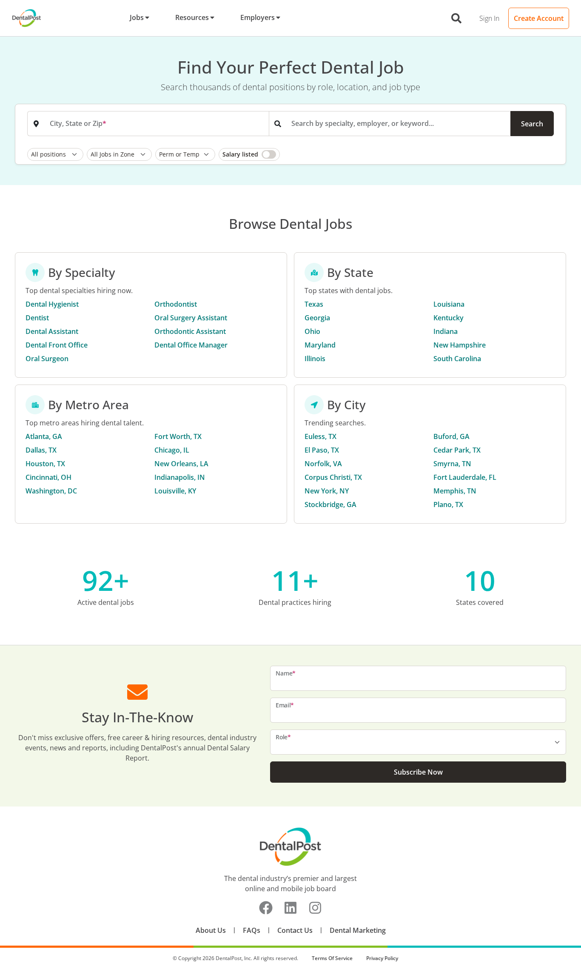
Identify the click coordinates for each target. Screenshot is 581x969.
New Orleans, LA (181, 463)
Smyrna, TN (452, 463)
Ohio (312, 331)
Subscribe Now (418, 772)
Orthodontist (175, 304)
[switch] (249, 154)
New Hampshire (459, 345)
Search (532, 123)
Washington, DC (51, 491)
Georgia (317, 317)
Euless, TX (320, 436)
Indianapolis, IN (179, 477)
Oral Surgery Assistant (190, 317)
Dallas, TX (41, 450)
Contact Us (295, 930)
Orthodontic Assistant (190, 331)
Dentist (37, 317)
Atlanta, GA (44, 436)
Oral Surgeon (47, 358)
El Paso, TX (322, 450)
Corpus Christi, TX (333, 477)
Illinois (315, 358)
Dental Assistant (52, 331)
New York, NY (327, 491)
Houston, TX (45, 463)
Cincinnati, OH (48, 477)
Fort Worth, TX (178, 436)
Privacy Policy (382, 958)
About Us (211, 930)
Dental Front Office (57, 345)
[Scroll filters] (551, 154)
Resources (192, 17)
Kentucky (448, 317)
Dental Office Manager (191, 345)
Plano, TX (448, 504)
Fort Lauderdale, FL (464, 477)
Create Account (539, 18)
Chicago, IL (171, 450)
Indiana (445, 331)
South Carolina (457, 358)
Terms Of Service (332, 958)
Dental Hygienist (52, 304)
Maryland (320, 345)
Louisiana (448, 304)
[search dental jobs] (456, 18)
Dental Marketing (358, 930)
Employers (257, 17)
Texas (314, 304)
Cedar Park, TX (457, 450)
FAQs (251, 930)
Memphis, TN (454, 491)
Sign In (489, 18)
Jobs (137, 17)
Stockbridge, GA (330, 504)
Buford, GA (451, 436)
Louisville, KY (175, 491)
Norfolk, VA (323, 463)
